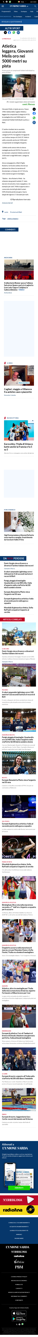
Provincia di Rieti (16, 212)
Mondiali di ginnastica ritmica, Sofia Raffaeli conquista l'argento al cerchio (18, 609)
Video (16, 11)
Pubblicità (19, 1284)
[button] (5, 32)
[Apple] (19, 1313)
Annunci (19, 1234)
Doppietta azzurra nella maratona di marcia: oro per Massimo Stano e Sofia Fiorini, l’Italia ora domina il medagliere (18, 950)
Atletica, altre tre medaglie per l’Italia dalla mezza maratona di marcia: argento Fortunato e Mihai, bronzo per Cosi (18, 990)
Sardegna (24, 11)
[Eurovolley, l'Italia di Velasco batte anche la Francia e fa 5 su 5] (19, 430)
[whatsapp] (10, 2)
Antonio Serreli (7, 203)
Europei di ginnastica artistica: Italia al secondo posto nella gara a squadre (18, 600)
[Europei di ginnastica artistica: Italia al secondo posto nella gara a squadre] (19, 806)
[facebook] (7, 2)
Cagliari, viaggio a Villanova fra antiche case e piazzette (18, 390)
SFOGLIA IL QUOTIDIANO (11, 22)
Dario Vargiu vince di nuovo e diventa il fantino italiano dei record (18, 564)
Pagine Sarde (19, 1238)
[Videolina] (19, 1200)
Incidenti (28, 16)
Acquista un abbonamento (19, 1226)
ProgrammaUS (6, 11)
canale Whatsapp (28, 104)
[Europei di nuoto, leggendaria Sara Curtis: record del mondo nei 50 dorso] (19, 1099)
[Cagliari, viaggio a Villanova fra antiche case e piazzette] (19, 375)
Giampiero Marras (9, 568)
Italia (31, 11)
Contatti (19, 1288)
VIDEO (21, 290)
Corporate (19, 1300)
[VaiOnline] (19, 1263)
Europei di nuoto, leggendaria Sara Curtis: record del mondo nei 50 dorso (17, 1118)
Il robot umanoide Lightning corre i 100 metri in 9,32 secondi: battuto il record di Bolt (18, 574)
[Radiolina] (19, 1210)
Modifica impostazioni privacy (19, 1292)
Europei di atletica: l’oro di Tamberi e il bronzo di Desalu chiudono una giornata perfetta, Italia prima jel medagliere (18, 1035)
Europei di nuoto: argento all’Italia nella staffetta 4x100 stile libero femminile (18, 1077)
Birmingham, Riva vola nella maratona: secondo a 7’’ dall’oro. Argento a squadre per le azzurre (19, 907)
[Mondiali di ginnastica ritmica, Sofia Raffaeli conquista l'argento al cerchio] (19, 847)
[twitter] (3, 2)
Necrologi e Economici (19, 1280)
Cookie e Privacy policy (19, 1276)
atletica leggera (12, 219)
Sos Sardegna (17, 16)
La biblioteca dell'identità (19, 1230)
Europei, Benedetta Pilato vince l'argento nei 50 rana (17, 593)
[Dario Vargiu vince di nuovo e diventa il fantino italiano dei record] (19, 633)
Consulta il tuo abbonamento (19, 1222)
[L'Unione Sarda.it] (19, 6)
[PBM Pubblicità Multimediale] (19, 1267)
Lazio (6, 212)
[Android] (19, 1318)
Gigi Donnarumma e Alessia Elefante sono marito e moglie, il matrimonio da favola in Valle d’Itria (19, 537)
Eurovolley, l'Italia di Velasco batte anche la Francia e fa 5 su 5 (18, 447)
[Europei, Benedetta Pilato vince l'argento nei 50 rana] (19, 762)
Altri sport (12, 28)
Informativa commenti (19, 1296)
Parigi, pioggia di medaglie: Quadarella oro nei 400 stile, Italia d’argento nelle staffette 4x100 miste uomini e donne (18, 584)
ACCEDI (33, 2)
